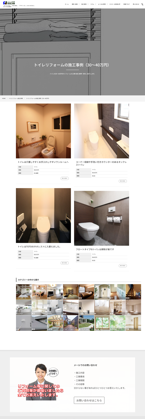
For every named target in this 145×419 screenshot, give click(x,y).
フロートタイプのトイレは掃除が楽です (95, 249)
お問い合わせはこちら (89, 400)
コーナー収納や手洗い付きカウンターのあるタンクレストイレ (101, 163)
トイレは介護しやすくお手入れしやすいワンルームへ (43, 161)
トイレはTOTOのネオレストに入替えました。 (39, 246)
